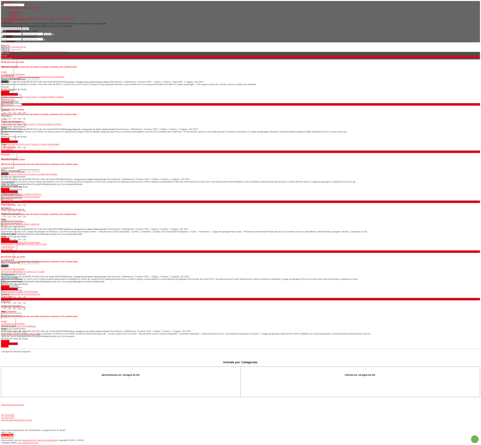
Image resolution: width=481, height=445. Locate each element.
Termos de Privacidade (11, 29)
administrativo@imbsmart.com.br (16, 420)
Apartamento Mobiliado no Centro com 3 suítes (23, 271)
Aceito (25, 29)
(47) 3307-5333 (7, 415)
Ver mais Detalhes (9, 94)
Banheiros (6, 115)
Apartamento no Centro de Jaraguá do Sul (121, 384)
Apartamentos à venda (120, 379)
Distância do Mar (10, 285)
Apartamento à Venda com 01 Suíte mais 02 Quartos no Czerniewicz (32, 77)
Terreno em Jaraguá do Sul (360, 389)
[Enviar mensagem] (53, 34)
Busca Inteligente (10, 262)
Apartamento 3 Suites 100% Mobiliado (18, 326)
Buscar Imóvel (17, 405)
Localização (7, 167)
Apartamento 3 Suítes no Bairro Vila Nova (20, 224)
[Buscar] (2, 5)
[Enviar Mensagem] (45, 39)
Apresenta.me (7, 437)
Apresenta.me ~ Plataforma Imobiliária (39, 440)
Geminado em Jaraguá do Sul (360, 384)
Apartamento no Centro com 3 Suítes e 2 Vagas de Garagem (29, 174)
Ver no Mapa (7, 435)
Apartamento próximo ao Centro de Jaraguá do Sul (120, 389)
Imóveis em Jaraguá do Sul (13, 47)
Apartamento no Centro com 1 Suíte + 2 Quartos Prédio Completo (31, 124)
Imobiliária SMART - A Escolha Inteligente (23, 7)
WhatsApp (6, 405)
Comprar (5, 92)
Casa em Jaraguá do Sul (360, 379)
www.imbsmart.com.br (28, 442)
